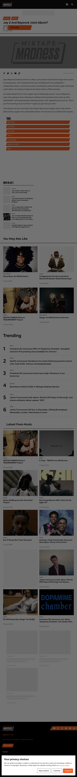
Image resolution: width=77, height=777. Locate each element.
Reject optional (44, 770)
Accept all (68, 770)
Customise (56, 770)
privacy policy (64, 765)
